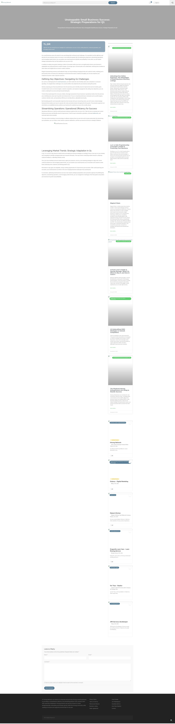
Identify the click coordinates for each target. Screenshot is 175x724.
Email (90, 655)
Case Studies (115, 699)
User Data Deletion (116, 706)
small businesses (62, 81)
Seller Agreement (93, 708)
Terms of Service (93, 701)
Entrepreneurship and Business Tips (75, 27)
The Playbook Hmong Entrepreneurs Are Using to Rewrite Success (119, 390)
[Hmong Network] (6, 2)
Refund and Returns (94, 704)
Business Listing (93, 706)
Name (46, 655)
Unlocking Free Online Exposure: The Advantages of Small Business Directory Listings (120, 78)
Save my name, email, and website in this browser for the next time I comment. (64, 682)
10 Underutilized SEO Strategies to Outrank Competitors (117, 330)
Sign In (157, 2)
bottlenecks (95, 113)
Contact (114, 708)
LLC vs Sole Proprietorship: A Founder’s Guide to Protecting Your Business (119, 146)
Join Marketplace (116, 701)
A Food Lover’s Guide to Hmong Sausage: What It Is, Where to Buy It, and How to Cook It (120, 272)
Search (113, 2)
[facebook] (130, 718)
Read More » (113, 107)
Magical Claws (115, 203)
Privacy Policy (93, 699)
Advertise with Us (116, 704)
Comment (47, 662)
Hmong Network (61, 27)
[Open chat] (172, 721)
